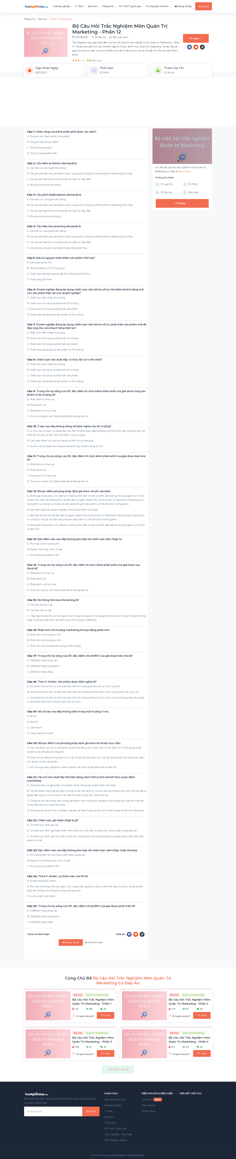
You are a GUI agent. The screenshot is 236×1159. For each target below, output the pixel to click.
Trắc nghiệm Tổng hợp (118, 1134)
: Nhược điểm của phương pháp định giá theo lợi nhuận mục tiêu (73, 743)
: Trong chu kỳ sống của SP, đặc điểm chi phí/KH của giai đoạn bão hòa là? (80, 655)
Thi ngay (105, 1015)
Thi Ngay (194, 38)
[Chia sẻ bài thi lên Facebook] (190, 47)
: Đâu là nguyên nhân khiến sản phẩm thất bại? (61, 257)
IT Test (79, 6)
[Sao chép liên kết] (202, 47)
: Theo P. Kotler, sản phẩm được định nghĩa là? (62, 681)
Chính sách (148, 1111)
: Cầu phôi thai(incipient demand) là (54, 194)
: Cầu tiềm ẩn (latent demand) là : (52, 163)
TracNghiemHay (134, 1155)
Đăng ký (91, 1111)
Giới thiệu (151, 1099)
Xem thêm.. (185, 171)
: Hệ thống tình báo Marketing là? (53, 600)
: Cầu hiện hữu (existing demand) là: (54, 226)
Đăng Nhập (72, 942)
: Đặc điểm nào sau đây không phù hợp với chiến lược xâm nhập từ (74, 539)
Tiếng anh (108, 6)
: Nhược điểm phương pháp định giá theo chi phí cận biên (68, 491)
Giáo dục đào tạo (114, 1099)
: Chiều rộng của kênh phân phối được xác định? (61, 131)
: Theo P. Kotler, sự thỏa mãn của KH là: (57, 876)
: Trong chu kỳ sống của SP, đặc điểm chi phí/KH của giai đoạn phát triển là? (81, 906)
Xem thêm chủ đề (118, 1069)
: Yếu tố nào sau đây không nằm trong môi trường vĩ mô (68, 711)
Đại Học (92, 6)
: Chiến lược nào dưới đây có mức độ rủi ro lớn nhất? (64, 359)
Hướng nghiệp (61, 6)
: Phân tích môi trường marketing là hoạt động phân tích (68, 630)
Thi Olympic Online (156, 6)
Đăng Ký (203, 6)
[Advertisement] (118, 103)
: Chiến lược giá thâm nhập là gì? (53, 820)
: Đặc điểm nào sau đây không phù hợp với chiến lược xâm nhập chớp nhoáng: (82, 850)
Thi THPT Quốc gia (129, 6)
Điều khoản (149, 1105)
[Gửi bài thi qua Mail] (196, 47)
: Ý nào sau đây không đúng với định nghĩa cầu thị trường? (69, 426)
